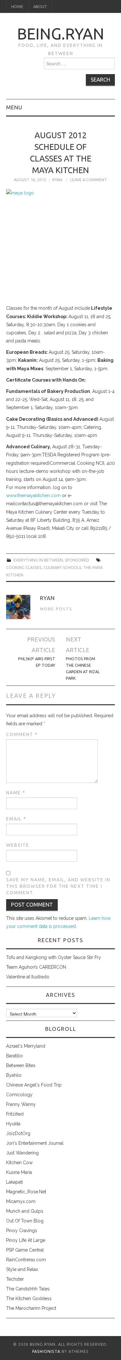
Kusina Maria (19, 1172)
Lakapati (14, 1182)
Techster (15, 1279)
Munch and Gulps (24, 1211)
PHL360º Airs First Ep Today (36, 661)
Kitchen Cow (19, 1162)
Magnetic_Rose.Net (26, 1191)
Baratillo (14, 1055)
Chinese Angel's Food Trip (34, 1084)
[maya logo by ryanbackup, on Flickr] (60, 245)
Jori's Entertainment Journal (35, 1143)
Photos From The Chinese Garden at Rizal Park (83, 668)
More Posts (56, 609)
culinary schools (62, 567)
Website (17, 845)
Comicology (19, 1094)
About (40, 6)
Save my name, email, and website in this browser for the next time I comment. (58, 886)
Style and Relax (22, 1269)
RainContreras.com (26, 1259)
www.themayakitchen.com (33, 495)
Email (16, 818)
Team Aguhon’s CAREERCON (36, 967)
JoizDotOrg (18, 1133)
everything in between (38, 560)
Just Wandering (22, 1152)
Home (17, 6)
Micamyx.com (20, 1201)
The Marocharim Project (31, 1308)
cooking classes (24, 567)
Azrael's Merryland (25, 1046)
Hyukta (13, 1123)
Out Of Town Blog (25, 1220)
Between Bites (20, 1065)
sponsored (77, 560)
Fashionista (46, 1351)
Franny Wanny (21, 1104)
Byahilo (14, 1075)
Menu (14, 107)
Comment (22, 734)
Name (15, 792)
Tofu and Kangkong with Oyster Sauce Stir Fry (53, 957)
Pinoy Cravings (21, 1230)
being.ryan (60, 33)
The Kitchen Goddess (29, 1298)
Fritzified (15, 1114)
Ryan (57, 179)
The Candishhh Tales (28, 1288)
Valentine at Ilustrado (27, 976)
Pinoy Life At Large (25, 1240)
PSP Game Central (25, 1250)
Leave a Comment (88, 179)
